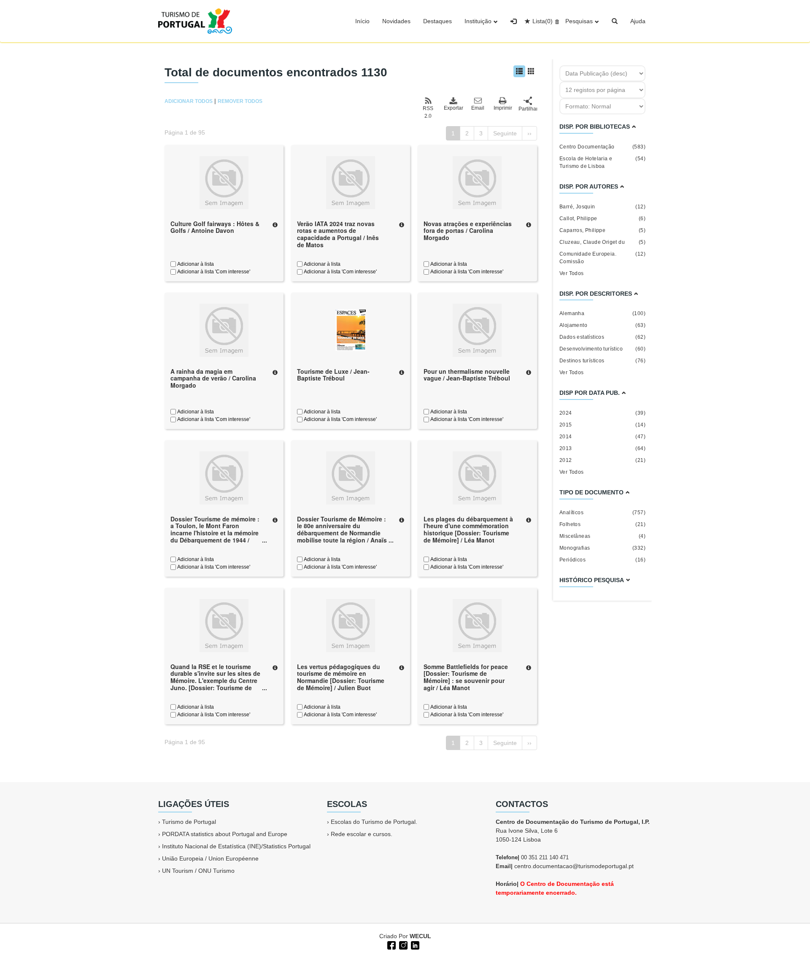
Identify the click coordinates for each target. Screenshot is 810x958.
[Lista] (519, 71)
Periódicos (602, 560)
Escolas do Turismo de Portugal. (374, 821)
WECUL (420, 936)
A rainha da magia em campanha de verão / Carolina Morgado (213, 378)
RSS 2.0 (428, 112)
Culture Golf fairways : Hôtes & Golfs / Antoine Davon (214, 227)
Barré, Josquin (602, 207)
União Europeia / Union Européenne (210, 858)
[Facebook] (390, 944)
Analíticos (602, 512)
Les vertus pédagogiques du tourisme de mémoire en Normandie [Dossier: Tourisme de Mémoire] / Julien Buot (340, 677)
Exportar (453, 108)
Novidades (396, 21)
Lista (542, 21)
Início (362, 21)
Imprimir (503, 108)
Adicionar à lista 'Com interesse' (213, 272)
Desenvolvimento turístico (602, 349)
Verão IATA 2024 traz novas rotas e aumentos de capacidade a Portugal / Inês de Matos (338, 234)
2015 (602, 425)
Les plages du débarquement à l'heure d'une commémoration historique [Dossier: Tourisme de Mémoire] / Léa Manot (468, 529)
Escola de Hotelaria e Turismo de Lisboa (602, 162)
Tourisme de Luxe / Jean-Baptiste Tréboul (333, 375)
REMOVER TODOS (240, 101)
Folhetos (602, 524)
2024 (602, 413)
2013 (602, 448)
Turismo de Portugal (189, 821)
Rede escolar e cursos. (361, 834)
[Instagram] (402, 944)
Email (477, 108)
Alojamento (602, 325)
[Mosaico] (531, 71)
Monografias (602, 548)
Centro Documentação (602, 147)
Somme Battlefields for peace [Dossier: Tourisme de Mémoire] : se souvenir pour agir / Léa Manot (466, 677)
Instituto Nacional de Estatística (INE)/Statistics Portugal (236, 846)
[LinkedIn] (414, 944)
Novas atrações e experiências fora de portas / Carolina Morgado (468, 230)
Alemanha (602, 313)
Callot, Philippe (602, 218)
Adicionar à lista (195, 264)
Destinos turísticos (602, 361)
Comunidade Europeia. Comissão (602, 257)
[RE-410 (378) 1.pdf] (350, 329)
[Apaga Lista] (556, 21)
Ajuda (637, 21)
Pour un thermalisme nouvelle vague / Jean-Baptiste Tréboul (467, 375)
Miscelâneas (602, 536)
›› (529, 133)
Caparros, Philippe (602, 230)
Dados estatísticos (602, 337)
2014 (602, 437)
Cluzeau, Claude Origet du (602, 242)
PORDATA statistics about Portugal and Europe (224, 834)
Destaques (437, 21)
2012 (602, 460)
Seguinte (505, 133)
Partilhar (527, 109)
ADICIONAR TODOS (189, 101)
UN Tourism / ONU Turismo (198, 870)
